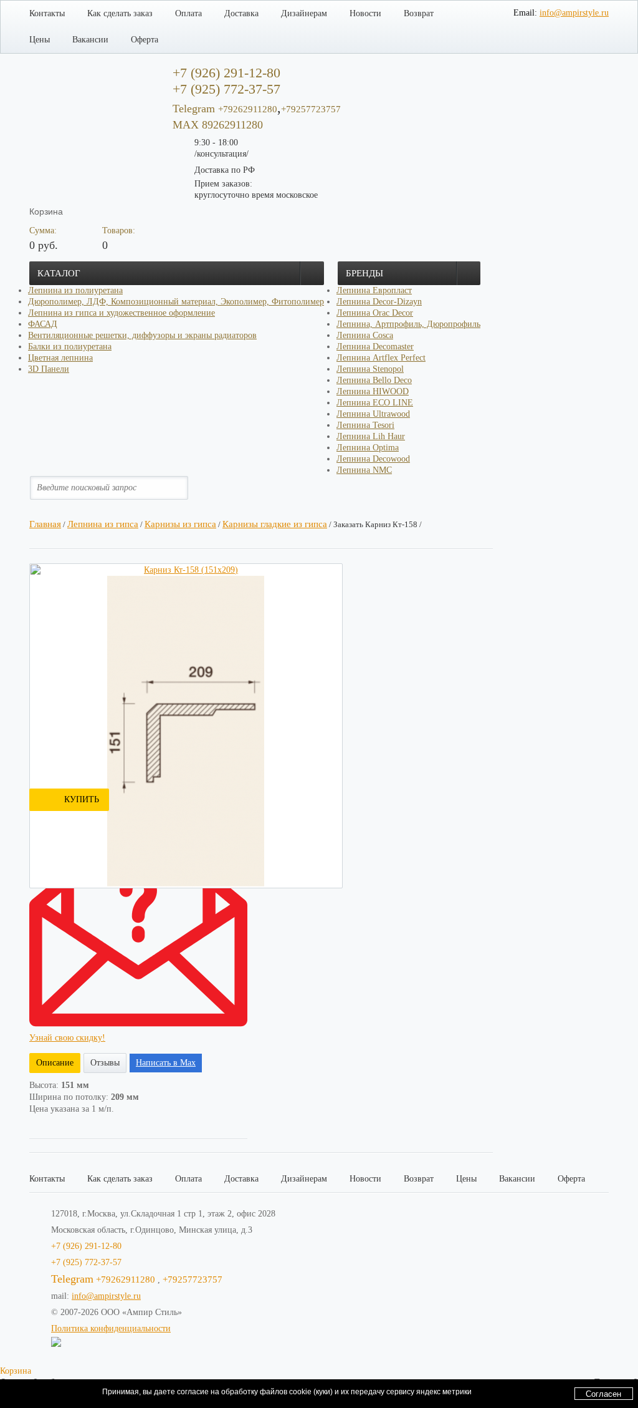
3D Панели (48, 369)
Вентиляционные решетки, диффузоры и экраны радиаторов (142, 335)
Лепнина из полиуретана (75, 290)
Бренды (364, 273)
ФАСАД (42, 324)
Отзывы (105, 1062)
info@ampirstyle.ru (574, 12)
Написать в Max (166, 1062)
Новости (365, 13)
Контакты (47, 13)
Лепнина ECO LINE (374, 402)
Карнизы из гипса (180, 524)
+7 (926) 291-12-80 (86, 1246)
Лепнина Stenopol (370, 369)
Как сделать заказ (120, 13)
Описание (55, 1062)
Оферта (144, 39)
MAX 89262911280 (218, 125)
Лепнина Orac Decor (374, 313)
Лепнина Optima (367, 447)
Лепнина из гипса (102, 524)
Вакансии (90, 39)
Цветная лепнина (60, 357)
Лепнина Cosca (364, 335)
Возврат (419, 13)
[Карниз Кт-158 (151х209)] (186, 570)
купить (81, 799)
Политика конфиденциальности (111, 1328)
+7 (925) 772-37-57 (86, 1262)
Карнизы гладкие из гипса (274, 524)
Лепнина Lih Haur (370, 436)
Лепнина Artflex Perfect (381, 357)
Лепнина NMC (364, 470)
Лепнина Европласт (374, 290)
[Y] (189, 487)
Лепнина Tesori (365, 425)
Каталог (58, 273)
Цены (39, 39)
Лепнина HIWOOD (372, 391)
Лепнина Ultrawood (373, 414)
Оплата (188, 13)
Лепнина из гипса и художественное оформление (121, 313)
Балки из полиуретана (70, 346)
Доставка (241, 13)
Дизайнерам (304, 13)
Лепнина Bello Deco (374, 380)
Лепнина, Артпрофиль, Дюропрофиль (408, 324)
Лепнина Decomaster (375, 346)
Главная (45, 524)
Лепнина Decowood (373, 459)
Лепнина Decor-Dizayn (379, 301)
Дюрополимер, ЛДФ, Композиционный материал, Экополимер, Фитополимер (176, 301)
